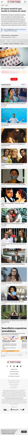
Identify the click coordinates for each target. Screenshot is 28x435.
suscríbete (11, 347)
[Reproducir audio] (3, 80)
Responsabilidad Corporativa (14, 380)
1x (25, 82)
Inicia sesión (5, 347)
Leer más (14, 79)
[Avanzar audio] (23, 82)
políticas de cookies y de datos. (9, 433)
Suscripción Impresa (14, 371)
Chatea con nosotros (14, 376)
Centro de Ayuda (14, 386)
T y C (14, 354)
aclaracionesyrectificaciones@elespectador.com (14, 398)
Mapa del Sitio (14, 369)
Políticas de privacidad (14, 384)
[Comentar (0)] (17, 41)
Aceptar (24, 431)
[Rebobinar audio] (20, 82)
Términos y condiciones (14, 382)
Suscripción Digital (14, 374)
